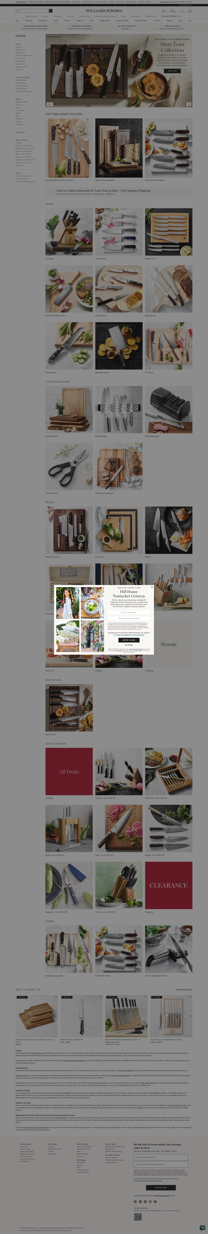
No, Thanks (129, 645)
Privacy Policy (139, 635)
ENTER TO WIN (129, 640)
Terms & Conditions (123, 635)
